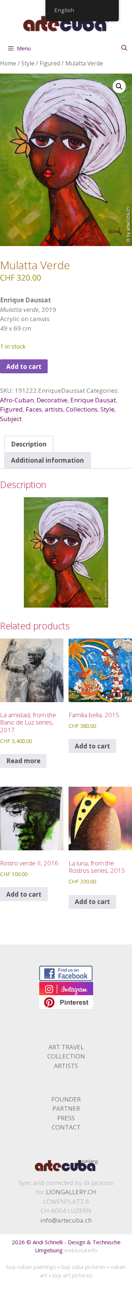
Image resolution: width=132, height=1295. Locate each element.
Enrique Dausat (93, 400)
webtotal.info (80, 1250)
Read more (23, 761)
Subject (11, 419)
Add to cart (23, 366)
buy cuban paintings (31, 1266)
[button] (119, 86)
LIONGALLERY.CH (71, 1192)
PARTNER (66, 1108)
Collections (82, 409)
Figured (50, 63)
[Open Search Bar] (124, 47)
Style (27, 63)
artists (54, 409)
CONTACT (66, 1127)
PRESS (66, 1118)
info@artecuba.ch (66, 1220)
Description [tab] (29, 444)
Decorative (52, 400)
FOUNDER (66, 1099)
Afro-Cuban (17, 400)
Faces (34, 409)
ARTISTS (66, 1065)
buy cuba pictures (83, 1266)
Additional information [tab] (47, 460)
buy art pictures (72, 1275)
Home (8, 63)
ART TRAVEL (66, 1047)
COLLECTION (66, 1056)
